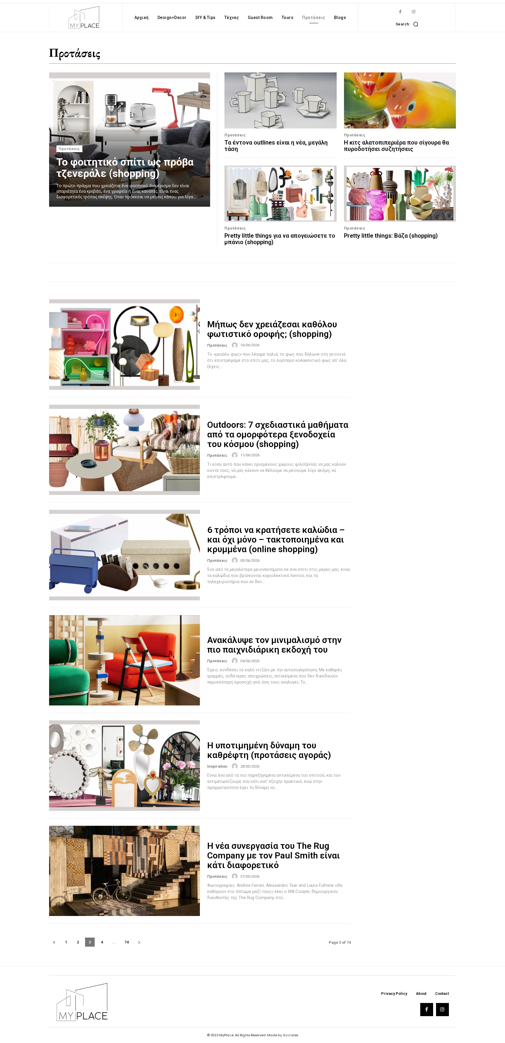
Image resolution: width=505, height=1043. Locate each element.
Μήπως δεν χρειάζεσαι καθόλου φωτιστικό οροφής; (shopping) (272, 329)
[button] (408, 23)
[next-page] (139, 942)
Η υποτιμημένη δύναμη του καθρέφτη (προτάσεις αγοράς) (269, 750)
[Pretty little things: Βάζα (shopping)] (400, 194)
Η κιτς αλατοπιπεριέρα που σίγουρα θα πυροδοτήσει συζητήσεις (396, 145)
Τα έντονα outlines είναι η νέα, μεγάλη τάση (276, 145)
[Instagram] (413, 12)
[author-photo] (235, 345)
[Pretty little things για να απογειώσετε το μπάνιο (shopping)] (280, 194)
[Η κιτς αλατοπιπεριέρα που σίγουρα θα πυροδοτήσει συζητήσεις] (400, 100)
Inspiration (217, 766)
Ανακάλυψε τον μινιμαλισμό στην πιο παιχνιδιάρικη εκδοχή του (274, 645)
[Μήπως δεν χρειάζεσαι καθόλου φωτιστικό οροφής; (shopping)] (124, 344)
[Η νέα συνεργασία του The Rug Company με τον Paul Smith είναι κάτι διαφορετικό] (124, 871)
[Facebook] (400, 12)
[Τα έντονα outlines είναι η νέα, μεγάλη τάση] (280, 100)
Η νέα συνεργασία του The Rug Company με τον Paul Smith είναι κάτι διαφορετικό (273, 855)
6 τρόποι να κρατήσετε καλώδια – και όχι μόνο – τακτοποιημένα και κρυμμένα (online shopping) (276, 539)
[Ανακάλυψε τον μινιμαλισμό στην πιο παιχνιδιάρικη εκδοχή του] (124, 660)
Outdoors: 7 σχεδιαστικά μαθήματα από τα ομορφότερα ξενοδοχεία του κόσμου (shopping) (277, 434)
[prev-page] (54, 942)
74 (126, 942)
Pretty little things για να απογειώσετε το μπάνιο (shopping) (279, 239)
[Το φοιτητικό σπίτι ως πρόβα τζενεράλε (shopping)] (129, 139)
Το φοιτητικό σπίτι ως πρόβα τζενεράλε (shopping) (124, 168)
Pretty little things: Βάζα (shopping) (391, 235)
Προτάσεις (69, 149)
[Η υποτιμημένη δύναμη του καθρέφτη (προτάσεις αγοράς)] (124, 765)
